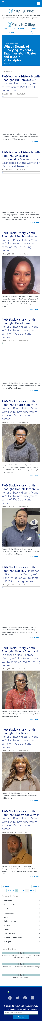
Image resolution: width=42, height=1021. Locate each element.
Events (6, 28)
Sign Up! (21, 1017)
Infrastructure (19, 28)
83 (31, 891)
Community (34, 28)
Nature (11, 32)
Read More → (34, 142)
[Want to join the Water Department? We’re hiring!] (21, 964)
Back (6, 886)
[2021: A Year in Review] (21, 975)
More (35, 886)
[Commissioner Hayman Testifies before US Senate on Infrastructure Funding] (21, 953)
